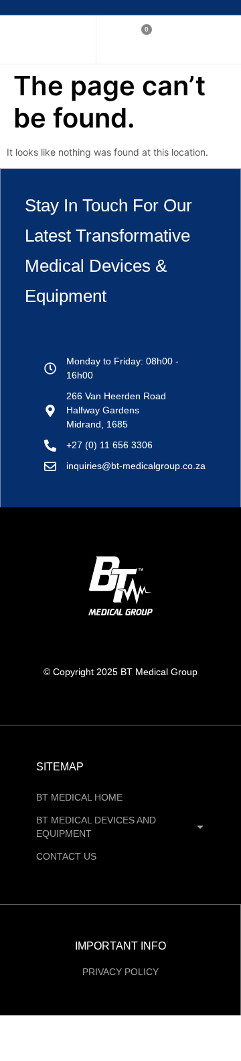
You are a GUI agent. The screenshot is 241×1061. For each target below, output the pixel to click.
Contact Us (66, 856)
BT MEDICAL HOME (79, 797)
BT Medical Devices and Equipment (96, 827)
